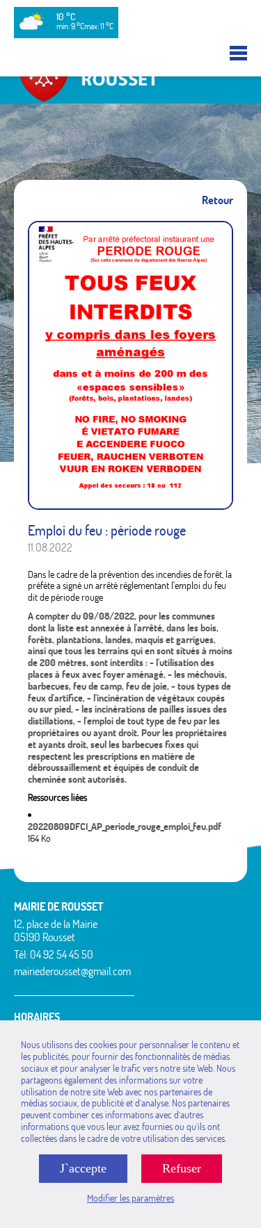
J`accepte (83, 1168)
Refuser (181, 1168)
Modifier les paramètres (130, 1198)
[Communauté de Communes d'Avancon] (130, 97)
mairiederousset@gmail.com (72, 971)
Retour (217, 200)
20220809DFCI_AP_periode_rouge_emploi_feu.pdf (124, 826)
